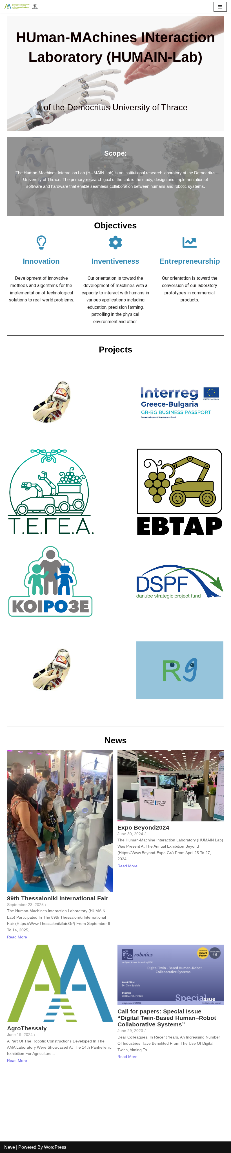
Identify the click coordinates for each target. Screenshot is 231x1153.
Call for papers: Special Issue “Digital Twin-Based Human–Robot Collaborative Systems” (166, 1018)
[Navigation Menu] (220, 7)
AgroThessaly (27, 1028)
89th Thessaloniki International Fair (57, 898)
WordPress (55, 1147)
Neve (9, 1147)
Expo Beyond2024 (143, 827)
